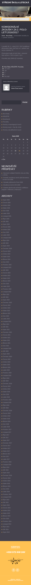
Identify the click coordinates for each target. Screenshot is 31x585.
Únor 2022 (6, 316)
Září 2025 (6, 221)
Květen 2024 (6, 254)
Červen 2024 (6, 251)
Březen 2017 (6, 454)
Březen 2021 (6, 343)
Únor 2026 (6, 210)
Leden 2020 (6, 370)
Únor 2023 (6, 283)
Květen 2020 (6, 362)
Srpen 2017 (6, 440)
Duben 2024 (6, 256)
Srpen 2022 (6, 300)
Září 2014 (6, 529)
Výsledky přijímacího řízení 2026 (13, 182)
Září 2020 (6, 351)
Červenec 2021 (7, 332)
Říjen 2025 (6, 219)
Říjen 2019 (6, 378)
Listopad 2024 (7, 237)
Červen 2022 (6, 305)
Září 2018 (6, 408)
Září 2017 (6, 437)
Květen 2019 (6, 389)
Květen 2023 (6, 275)
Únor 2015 (6, 518)
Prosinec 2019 (7, 373)
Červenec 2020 (7, 356)
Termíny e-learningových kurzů (12, 124)
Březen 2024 (6, 259)
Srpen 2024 (6, 246)
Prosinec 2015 (7, 494)
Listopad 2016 (7, 464)
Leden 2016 (6, 491)
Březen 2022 (6, 313)
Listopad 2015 (7, 497)
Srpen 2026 (6, 200)
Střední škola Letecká (12, 81)
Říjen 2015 (6, 499)
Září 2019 (6, 381)
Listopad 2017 (7, 432)
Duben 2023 (6, 278)
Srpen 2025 (6, 224)
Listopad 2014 (7, 524)
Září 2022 (6, 297)
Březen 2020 (6, 367)
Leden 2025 (6, 235)
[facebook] (13, 570)
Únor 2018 (6, 424)
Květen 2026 (6, 205)
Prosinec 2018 (7, 400)
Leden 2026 (6, 213)
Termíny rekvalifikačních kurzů (12, 130)
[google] (17, 570)
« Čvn (3, 159)
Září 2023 (6, 270)
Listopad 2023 (7, 267)
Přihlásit (13, 579)
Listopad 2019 (7, 375)
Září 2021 (6, 327)
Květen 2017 (6, 448)
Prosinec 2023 (7, 264)
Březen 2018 (6, 421)
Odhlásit (18, 579)
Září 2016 (6, 470)
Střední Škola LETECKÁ (15, 2)
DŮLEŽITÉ (14, 67)
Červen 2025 (6, 227)
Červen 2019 (6, 386)
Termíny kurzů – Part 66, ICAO (12, 127)
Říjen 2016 (6, 467)
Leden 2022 (6, 319)
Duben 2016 (6, 483)
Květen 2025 (6, 229)
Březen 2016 (6, 486)
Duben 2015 (6, 513)
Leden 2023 (6, 286)
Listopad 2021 (7, 321)
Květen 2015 (6, 510)
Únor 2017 (6, 456)
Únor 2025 (6, 232)
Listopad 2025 (7, 216)
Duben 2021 (6, 340)
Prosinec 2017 (7, 429)
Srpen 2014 (6, 532)
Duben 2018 (6, 418)
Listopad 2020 (7, 348)
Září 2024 (6, 243)
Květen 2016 (6, 481)
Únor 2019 (6, 394)
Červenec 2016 (7, 475)
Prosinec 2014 (7, 521)
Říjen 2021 (6, 324)
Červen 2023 (6, 273)
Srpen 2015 (6, 505)
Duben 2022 (6, 310)
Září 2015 (6, 502)
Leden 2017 (6, 459)
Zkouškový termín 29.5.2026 (11, 185)
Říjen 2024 (6, 240)
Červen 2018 (6, 413)
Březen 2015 (6, 516)
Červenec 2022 (7, 302)
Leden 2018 (6, 427)
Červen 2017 (6, 445)
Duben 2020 (6, 364)
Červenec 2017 (7, 443)
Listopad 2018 (7, 402)
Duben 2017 (6, 451)
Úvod (3, 35)
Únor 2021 (6, 346)
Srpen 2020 (6, 354)
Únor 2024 (6, 262)
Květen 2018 (6, 416)
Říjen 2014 (6, 526)
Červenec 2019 (7, 383)
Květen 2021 (6, 337)
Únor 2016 (6, 489)
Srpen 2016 (6, 472)
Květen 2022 (6, 308)
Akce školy (9, 35)
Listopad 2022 (7, 291)
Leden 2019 (6, 397)
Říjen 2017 (6, 435)
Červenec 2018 (7, 410)
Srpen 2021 (6, 329)
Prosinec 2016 (7, 462)
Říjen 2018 (6, 405)
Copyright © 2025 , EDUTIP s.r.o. (15, 580)
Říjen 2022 (6, 294)
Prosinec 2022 (7, 289)
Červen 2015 (6, 508)
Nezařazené (6, 119)
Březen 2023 (6, 281)
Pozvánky (21, 67)
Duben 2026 (6, 208)
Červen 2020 (6, 359)
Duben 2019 (6, 391)
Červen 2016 (6, 478)
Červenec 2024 (7, 248)
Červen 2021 (6, 335)
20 (15, 151)
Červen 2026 (6, 202)
